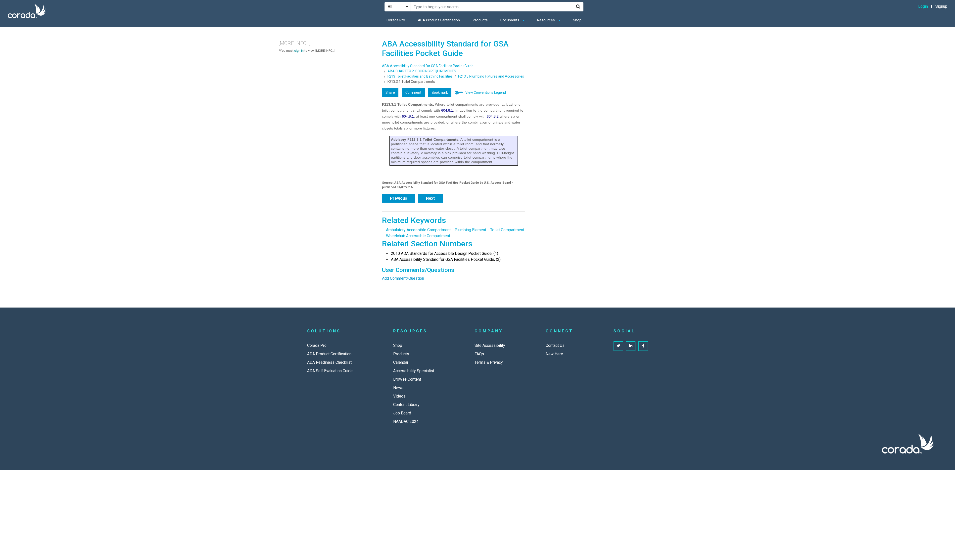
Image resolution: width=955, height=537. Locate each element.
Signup (941, 6)
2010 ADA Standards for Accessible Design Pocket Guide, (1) (444, 253)
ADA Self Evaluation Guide (330, 370)
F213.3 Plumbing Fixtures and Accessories (491, 76)
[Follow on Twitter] (618, 346)
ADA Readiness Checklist (329, 362)
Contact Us (555, 345)
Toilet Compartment (507, 229)
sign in (299, 50)
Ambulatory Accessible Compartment (418, 229)
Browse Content (407, 379)
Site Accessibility (490, 345)
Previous (398, 198)
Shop (577, 20)
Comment (413, 92)
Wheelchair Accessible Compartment (418, 235)
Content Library (406, 404)
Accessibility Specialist (413, 370)
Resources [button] (546, 20)
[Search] (578, 6)
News (398, 387)
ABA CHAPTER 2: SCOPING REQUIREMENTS (421, 71)
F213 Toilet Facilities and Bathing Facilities (420, 76)
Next (430, 198)
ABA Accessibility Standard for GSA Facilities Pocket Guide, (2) (446, 259)
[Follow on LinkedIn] (630, 346)
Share (390, 92)
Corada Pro (395, 20)
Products (480, 20)
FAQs (479, 354)
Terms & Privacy (489, 362)
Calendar (400, 362)
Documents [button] (510, 20)
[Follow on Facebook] (643, 346)
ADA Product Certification (439, 20)
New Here (554, 354)
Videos (399, 396)
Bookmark (440, 92)
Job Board (402, 413)
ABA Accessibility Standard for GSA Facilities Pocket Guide (428, 66)
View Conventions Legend (485, 92)
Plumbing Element (470, 229)
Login (923, 6)
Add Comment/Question (403, 278)
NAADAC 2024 (406, 421)
